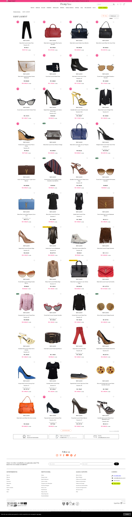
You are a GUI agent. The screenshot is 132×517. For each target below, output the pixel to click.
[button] (106, 16)
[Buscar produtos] (113, 4)
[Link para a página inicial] (17, 11)
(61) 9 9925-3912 (117, 475)
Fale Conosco (117, 480)
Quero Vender (117, 483)
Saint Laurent (26, 11)
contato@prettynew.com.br (119, 478)
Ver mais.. (39, 514)
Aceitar (127, 514)
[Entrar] (117, 4)
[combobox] (106, 4)
